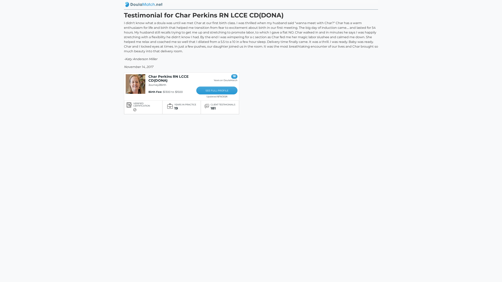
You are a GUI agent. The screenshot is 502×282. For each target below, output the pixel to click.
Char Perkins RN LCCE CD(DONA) (168, 78)
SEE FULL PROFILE (217, 90)
